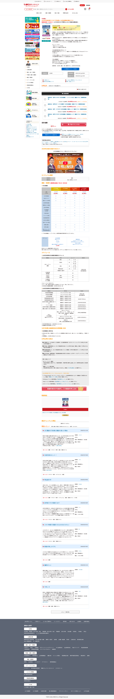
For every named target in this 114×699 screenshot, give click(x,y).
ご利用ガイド (58, 1)
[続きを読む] (59, 445)
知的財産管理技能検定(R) (29, 633)
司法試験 (69, 631)
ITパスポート (27, 668)
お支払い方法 (29, 125)
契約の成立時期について (49, 81)
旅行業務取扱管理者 (28, 674)
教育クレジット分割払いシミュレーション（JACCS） (73, 134)
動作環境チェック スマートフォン (64, 383)
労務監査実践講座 (35, 649)
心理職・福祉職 (61, 639)
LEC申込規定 (86, 691)
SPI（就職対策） (36, 641)
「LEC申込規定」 (71, 368)
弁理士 (85, 631)
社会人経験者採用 (27, 641)
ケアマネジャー (45, 662)
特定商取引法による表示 (31, 132)
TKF (79, 591)
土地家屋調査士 (42, 655)
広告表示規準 (43, 691)
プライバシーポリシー (63, 691)
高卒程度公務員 (80, 639)
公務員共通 (73, 639)
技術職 (55, 639)
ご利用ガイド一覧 (30, 131)
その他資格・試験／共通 (29, 687)
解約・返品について (70, 81)
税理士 (31, 647)
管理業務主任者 (65, 655)
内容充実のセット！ (50, 455)
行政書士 (80, 631)
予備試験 (58, 631)
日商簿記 (36, 647)
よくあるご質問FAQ (67, 1)
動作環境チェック (61, 379)
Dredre (80, 484)
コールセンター (48, 1)
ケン (80, 507)
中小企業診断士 (59, 647)
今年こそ (47, 587)
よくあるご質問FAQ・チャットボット (74, 80)
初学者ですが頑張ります (52, 503)
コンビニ (61, 141)
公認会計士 (26, 647)
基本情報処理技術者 (35, 668)
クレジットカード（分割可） (48, 141)
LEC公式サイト (38, 1)
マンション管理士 (56, 655)
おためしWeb (75, 13)
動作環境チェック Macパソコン (61, 381)
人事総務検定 (27, 649)
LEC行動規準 (35, 691)
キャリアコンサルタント (45, 649)
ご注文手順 (28, 124)
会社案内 (79, 621)
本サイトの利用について (76, 691)
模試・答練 (57, 13)
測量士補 (49, 655)
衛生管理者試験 (84, 647)
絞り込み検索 (71, 9)
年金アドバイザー (76, 647)
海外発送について (30, 136)
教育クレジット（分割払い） (52, 143)
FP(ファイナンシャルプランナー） (47, 647)
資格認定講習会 (27, 680)
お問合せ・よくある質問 (31, 129)
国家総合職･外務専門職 (29, 639)
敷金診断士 (83, 655)
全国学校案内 (86, 621)
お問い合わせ (72, 621)
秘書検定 (54, 649)
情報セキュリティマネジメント (47, 668)
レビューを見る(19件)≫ (47, 23)
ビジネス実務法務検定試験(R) (42, 633)
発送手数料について (48, 132)
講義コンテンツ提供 (53, 377)
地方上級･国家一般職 (39, 639)
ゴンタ (80, 435)
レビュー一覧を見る (65, 612)
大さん (80, 551)
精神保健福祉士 (53, 662)
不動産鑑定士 (35, 655)
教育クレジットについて (31, 127)
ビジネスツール (59, 668)
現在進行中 (47, 480)
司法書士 (75, 631)
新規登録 (88, 5)
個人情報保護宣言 (52, 691)
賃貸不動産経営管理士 (74, 655)
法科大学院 (63, 631)
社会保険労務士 (67, 647)
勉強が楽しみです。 (50, 546)
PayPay (65, 141)
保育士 (25, 662)
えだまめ (80, 569)
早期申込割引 (65, 13)
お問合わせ (77, 1)
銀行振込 (57, 141)
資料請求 (65, 621)
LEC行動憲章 (27, 691)
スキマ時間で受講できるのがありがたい (56, 525)
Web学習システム (28, 621)
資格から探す (39, 13)
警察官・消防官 (49, 639)
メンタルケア (37, 662)
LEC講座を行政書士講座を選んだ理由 (55, 430)
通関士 (88, 655)
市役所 (67, 639)
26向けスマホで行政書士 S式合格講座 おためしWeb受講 (54, 412)
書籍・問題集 (48, 13)
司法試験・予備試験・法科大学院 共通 (32, 631)
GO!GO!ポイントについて (31, 128)
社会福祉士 (30, 662)
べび (80, 459)
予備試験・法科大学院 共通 (48, 631)
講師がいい (47, 565)
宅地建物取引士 (27, 655)
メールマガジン (57, 621)
